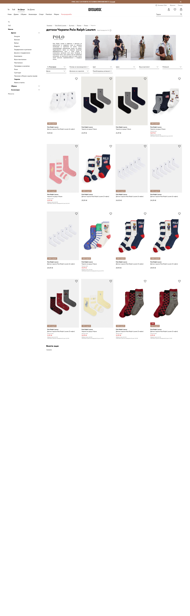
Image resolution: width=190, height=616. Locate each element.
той (13, 9)
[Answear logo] (95, 9)
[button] (56, 67)
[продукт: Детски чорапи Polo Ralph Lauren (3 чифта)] (97, 168)
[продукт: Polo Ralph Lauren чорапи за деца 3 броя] (97, 101)
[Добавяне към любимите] (76, 78)
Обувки (23, 14)
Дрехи (16, 14)
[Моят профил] (168, 9)
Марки (56, 14)
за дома (31, 9)
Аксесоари (33, 14)
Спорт (41, 14)
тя (8, 9)
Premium (49, 14)
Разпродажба (66, 14)
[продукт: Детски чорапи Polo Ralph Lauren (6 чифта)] (63, 101)
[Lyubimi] (175, 9)
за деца (21, 9)
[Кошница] (181, 9)
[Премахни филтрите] (180, 2)
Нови (10, 14)
